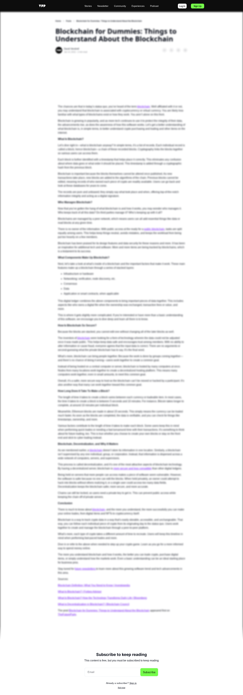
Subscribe (149, 672)
